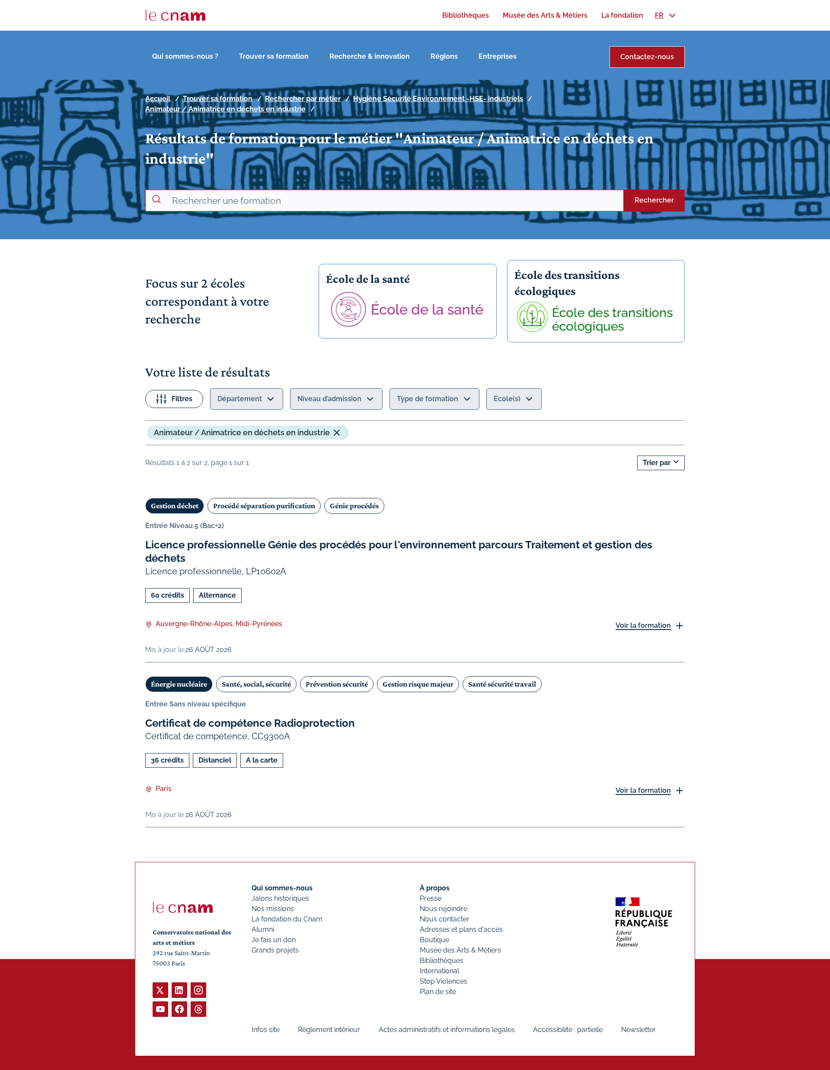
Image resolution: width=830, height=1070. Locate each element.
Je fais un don (274, 940)
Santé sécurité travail (502, 684)
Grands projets (275, 950)
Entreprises (498, 56)
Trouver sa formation (274, 56)
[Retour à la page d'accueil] (175, 15)
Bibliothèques (441, 960)
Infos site (266, 1030)
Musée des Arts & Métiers (460, 950)
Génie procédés (354, 505)
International (439, 971)
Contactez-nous (647, 57)
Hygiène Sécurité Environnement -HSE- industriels (438, 99)
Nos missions (273, 909)
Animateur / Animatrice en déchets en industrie (225, 109)
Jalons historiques (280, 898)
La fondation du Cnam (287, 919)
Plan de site (438, 992)
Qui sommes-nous (282, 888)
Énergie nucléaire (179, 684)
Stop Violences (443, 981)
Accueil (157, 99)
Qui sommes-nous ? (185, 56)
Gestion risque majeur (418, 684)
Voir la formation (643, 625)
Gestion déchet (174, 505)
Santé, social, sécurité (256, 684)
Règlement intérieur (329, 1030)
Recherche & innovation (369, 56)
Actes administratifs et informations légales (447, 1030)
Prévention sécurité (337, 684)
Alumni (263, 929)
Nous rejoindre (443, 909)
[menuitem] (466, 15)
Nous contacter (444, 919)
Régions (444, 56)
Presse (430, 898)
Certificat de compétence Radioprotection (250, 723)
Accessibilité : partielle (568, 1030)
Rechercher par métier (303, 99)
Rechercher (654, 200)
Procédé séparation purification (264, 505)
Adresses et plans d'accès (461, 929)
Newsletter (638, 1030)
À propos (435, 888)
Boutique (434, 940)
